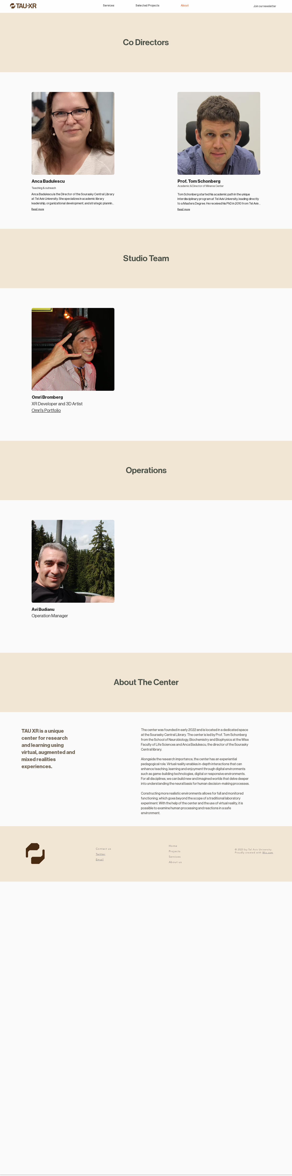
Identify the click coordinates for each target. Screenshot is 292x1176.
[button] (265, 6)
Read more (37, 209)
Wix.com (267, 852)
